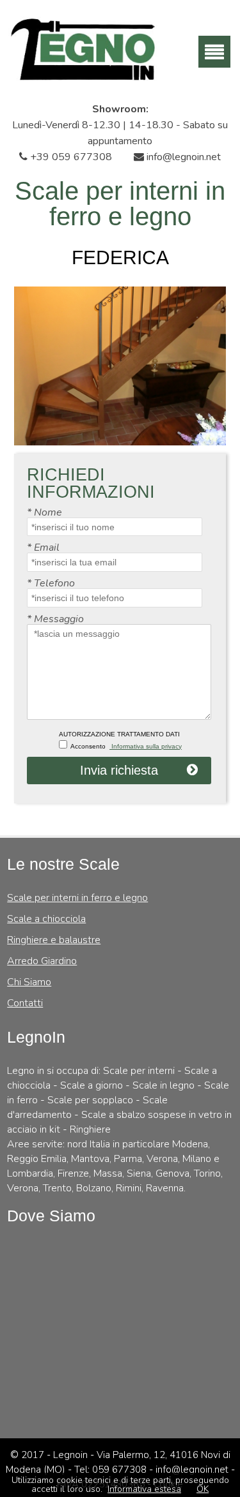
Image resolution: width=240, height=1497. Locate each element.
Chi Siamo (29, 982)
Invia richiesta (119, 770)
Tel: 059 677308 (111, 1469)
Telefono (51, 583)
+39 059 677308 (70, 157)
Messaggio (55, 619)
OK (202, 1489)
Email (43, 547)
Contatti (25, 1003)
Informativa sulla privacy (145, 746)
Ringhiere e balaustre (53, 940)
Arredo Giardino (42, 961)
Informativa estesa (144, 1489)
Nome (44, 512)
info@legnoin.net (182, 157)
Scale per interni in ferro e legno (77, 898)
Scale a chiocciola (46, 919)
